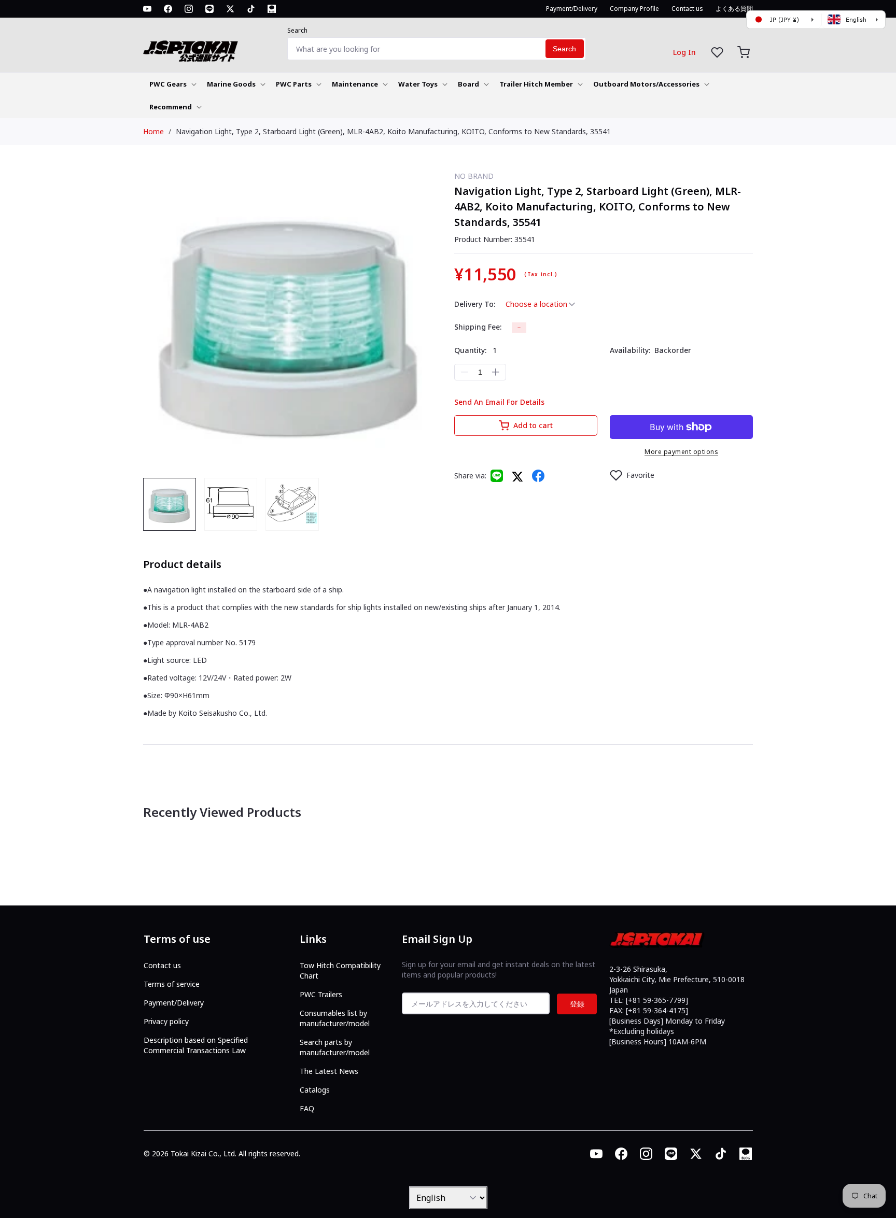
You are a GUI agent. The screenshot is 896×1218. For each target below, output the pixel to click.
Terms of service (172, 984)
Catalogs (315, 1090)
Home (153, 131)
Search (297, 30)
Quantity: (475, 350)
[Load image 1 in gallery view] (169, 504)
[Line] (497, 476)
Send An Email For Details (499, 402)
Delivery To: (474, 304)
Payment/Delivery (174, 1003)
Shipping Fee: (477, 327)
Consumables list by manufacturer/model (335, 1018)
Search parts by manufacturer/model (335, 1047)
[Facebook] (538, 476)
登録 (577, 1004)
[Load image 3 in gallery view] (291, 504)
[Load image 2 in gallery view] (230, 504)
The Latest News (329, 1071)
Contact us (162, 965)
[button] (743, 52)
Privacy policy (166, 1021)
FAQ (307, 1108)
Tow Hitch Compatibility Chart (340, 970)
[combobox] (436, 48)
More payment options (681, 451)
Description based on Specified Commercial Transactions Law (196, 1045)
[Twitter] (517, 476)
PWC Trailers (321, 994)
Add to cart (533, 425)
